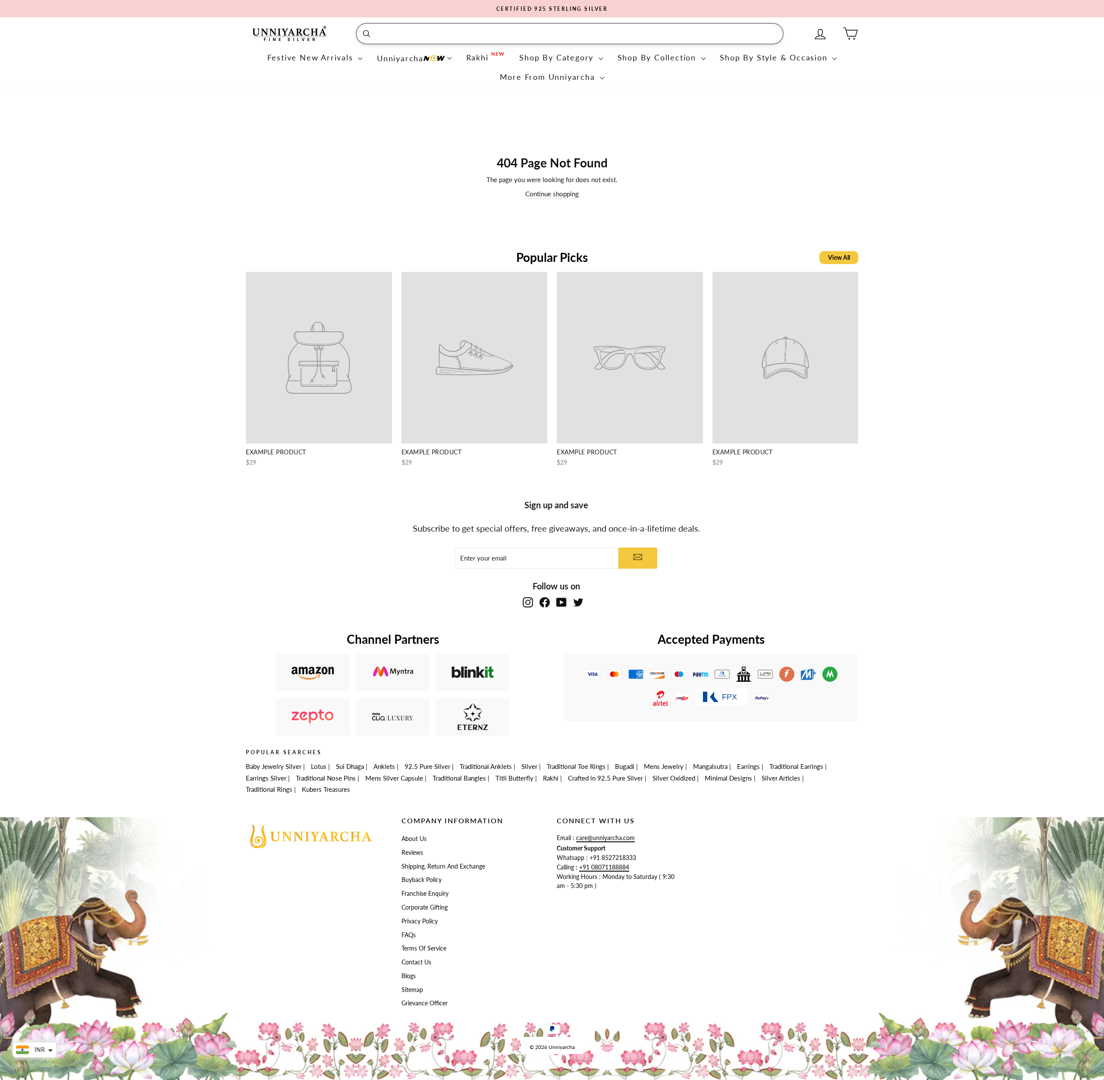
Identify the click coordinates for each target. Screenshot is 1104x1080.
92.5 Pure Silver (427, 766)
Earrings (748, 766)
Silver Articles (781, 778)
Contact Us (416, 962)
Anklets (384, 766)
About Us (414, 838)
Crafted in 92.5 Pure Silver (605, 778)
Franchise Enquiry (424, 893)
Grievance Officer (424, 1003)
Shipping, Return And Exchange (443, 866)
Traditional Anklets (486, 766)
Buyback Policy (421, 879)
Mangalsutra (710, 766)
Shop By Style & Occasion (775, 57)
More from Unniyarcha (549, 77)
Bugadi (624, 766)
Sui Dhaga (350, 766)
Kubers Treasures (326, 789)
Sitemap (412, 989)
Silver (529, 766)
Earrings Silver (266, 778)
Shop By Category (557, 57)
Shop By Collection (658, 57)
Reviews (412, 852)
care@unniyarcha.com (605, 837)
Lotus (318, 766)
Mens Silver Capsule (394, 778)
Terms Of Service (423, 948)
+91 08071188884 (604, 867)
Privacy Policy (419, 921)
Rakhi (550, 778)
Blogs (408, 976)
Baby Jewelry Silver (273, 766)
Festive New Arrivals (311, 57)
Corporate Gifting (424, 907)
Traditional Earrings (796, 766)
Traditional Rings (269, 789)
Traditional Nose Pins (326, 778)
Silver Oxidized (673, 778)
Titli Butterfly (514, 778)
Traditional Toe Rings (576, 766)
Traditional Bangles (459, 778)
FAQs (408, 935)
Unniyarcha (400, 58)
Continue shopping (552, 194)
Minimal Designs (728, 778)
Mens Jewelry (664, 766)
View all (839, 257)
